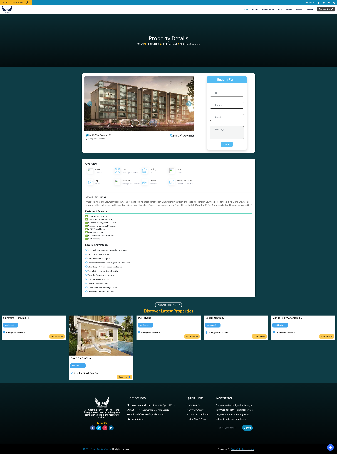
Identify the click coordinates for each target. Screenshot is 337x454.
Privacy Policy (196, 410)
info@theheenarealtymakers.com (147, 414)
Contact (309, 9)
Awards (289, 9)
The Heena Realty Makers (98, 449)
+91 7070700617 (137, 419)
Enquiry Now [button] (139, 336)
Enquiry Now (325, 9)
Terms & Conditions (199, 414)
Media (299, 9)
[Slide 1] (125, 123)
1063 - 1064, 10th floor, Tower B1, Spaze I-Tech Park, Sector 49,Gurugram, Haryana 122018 (151, 407)
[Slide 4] (153, 123)
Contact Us (194, 405)
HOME (140, 44)
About (255, 9)
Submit (226, 144)
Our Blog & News (197, 419)
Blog (280, 9)
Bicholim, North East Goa (34, 373)
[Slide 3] (144, 123)
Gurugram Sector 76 (99, 332)
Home (245, 9)
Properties (266, 9)
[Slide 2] (135, 123)
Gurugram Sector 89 (167, 332)
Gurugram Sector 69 (301, 332)
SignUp (247, 427)
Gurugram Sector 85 (234, 332)
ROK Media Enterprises (242, 449)
